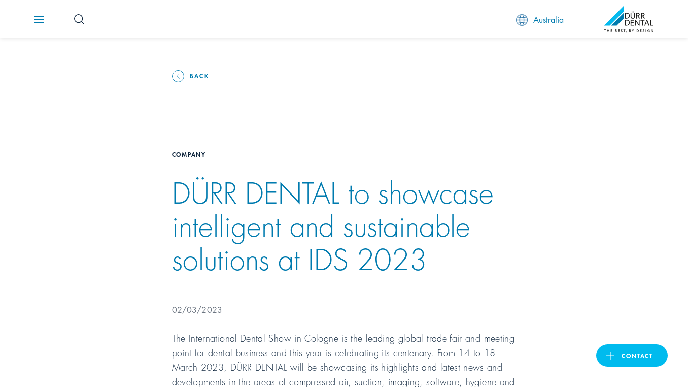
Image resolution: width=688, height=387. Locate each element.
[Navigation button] (39, 19)
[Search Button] (79, 19)
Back (200, 75)
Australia (548, 19)
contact (637, 355)
